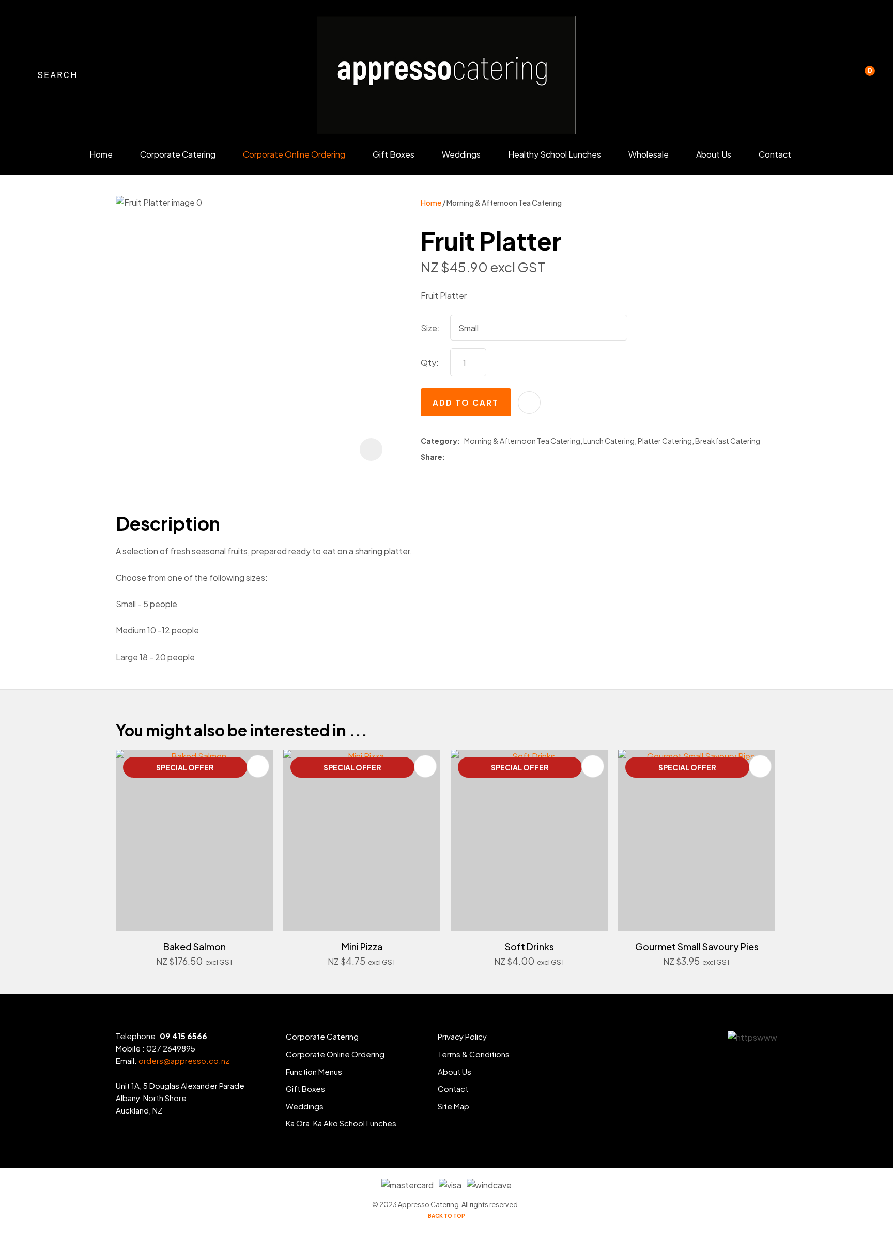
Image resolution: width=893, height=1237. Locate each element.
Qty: (430, 362)
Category (439, 440)
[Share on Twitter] (463, 457)
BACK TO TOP (446, 1216)
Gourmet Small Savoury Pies (697, 946)
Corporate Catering (177, 154)
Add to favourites (258, 766)
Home (101, 154)
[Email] (479, 457)
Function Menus (314, 1071)
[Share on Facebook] (451, 457)
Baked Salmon (194, 946)
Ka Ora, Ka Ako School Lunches (341, 1123)
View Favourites (841, 75)
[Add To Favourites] (529, 402)
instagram (135, 75)
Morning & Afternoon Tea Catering (504, 202)
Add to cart (466, 402)
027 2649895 (170, 1048)
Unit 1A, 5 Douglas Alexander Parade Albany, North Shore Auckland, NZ (180, 1097)
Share (431, 456)
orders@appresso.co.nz (183, 1060)
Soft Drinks (529, 946)
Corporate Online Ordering (294, 154)
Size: (430, 327)
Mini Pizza (362, 946)
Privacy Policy (462, 1036)
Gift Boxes (393, 154)
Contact (775, 154)
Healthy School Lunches (554, 154)
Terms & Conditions (474, 1054)
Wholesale (648, 154)
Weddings (461, 154)
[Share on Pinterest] (493, 457)
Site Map (453, 1106)
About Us (713, 154)
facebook (116, 75)
